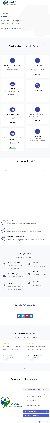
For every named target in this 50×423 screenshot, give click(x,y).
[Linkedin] (31, 316)
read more (12, 98)
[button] (24, 368)
